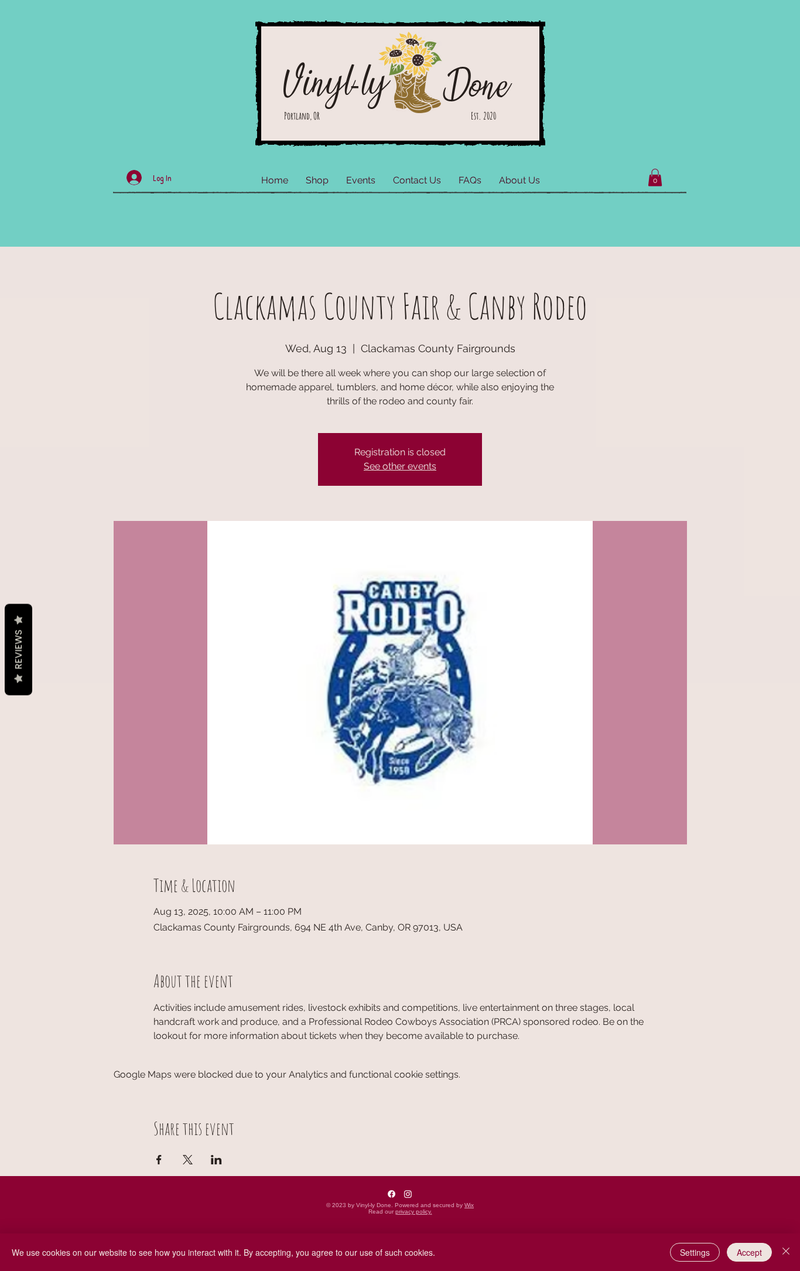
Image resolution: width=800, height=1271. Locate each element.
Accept (749, 1252)
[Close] (786, 1252)
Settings (695, 1252)
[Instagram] (408, 1194)
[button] (655, 177)
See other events (400, 466)
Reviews (18, 649)
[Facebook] (391, 1194)
